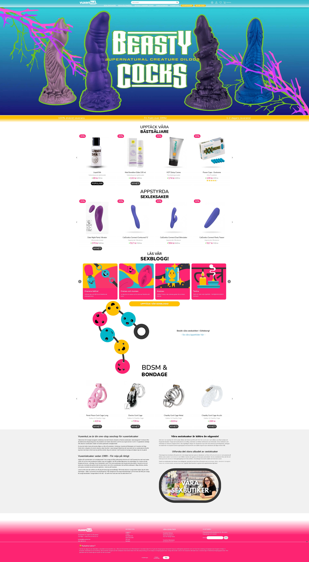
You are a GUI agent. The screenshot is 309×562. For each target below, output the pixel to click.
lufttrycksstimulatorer (215, 455)
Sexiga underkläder (144, 6)
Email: (204, 537)
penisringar (211, 461)
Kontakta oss (129, 536)
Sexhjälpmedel (125, 6)
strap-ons (161, 463)
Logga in (128, 532)
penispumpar (177, 463)
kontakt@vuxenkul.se (84, 539)
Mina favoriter (130, 537)
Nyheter (128, 541)
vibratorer (221, 461)
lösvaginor (227, 461)
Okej (166, 557)
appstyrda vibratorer (167, 459)
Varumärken (162, 6)
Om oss (128, 539)
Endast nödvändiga (156, 557)
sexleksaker (205, 440)
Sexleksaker (110, 6)
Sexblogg (200, 6)
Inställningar (145, 557)
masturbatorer (174, 457)
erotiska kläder (169, 463)
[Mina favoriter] (221, 2)
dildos (216, 461)
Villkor (128, 534)
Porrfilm (174, 6)
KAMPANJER (187, 6)
